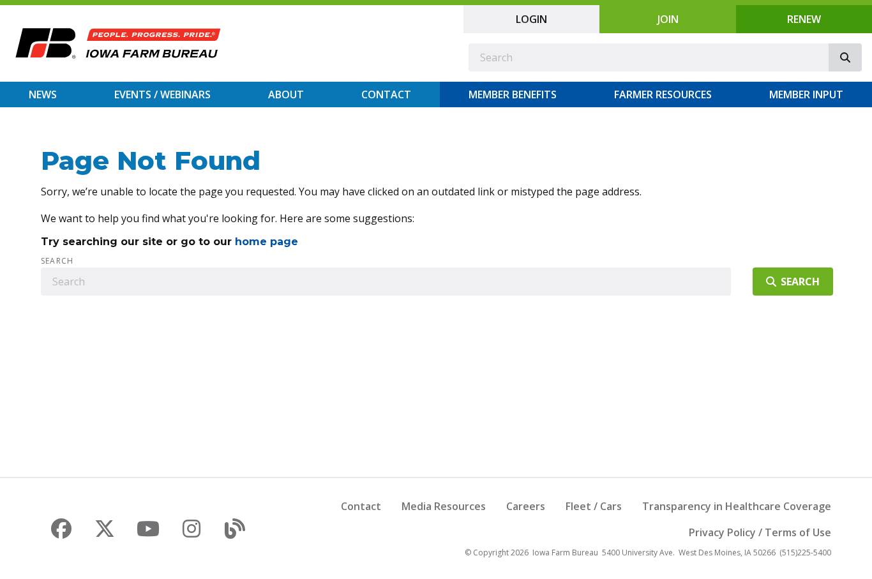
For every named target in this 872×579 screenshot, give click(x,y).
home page (266, 242)
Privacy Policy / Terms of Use (760, 532)
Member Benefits (513, 94)
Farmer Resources (663, 94)
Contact (386, 94)
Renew (804, 19)
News (43, 94)
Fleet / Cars (594, 506)
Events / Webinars (162, 94)
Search (57, 261)
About (286, 94)
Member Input (806, 94)
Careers (525, 506)
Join (668, 19)
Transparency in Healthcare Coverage (736, 506)
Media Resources (444, 506)
